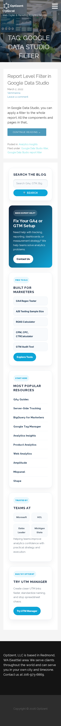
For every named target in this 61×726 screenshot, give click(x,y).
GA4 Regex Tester (26, 300)
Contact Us (23, 258)
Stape (17, 480)
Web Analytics (22, 453)
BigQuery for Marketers (28, 417)
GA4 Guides (21, 399)
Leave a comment (17, 96)
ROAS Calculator (25, 321)
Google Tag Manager (27, 426)
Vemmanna (13, 92)
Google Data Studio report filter (24, 152)
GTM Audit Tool (25, 346)
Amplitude (20, 462)
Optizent (9, 11)
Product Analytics (24, 444)
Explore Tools (25, 357)
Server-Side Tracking (27, 408)
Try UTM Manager (27, 610)
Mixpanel (19, 471)
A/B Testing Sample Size (30, 311)
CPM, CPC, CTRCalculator (24, 334)
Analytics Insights (28, 144)
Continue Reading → (27, 132)
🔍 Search (30, 192)
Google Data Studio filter (34, 148)
